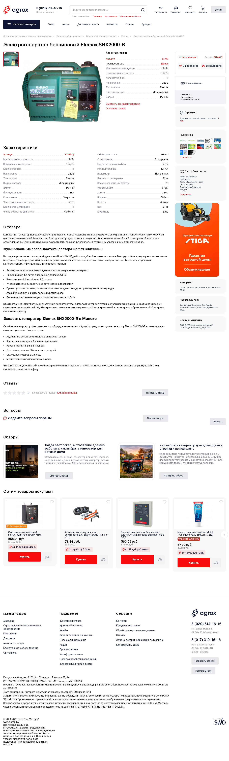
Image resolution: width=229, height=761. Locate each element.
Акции (65, 24)
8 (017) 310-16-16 (206, 640)
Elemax (124, 36)
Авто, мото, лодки (13, 643)
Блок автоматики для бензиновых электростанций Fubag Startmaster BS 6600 (142, 535)
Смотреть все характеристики (123, 103)
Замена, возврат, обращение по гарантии (139, 640)
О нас (51, 24)
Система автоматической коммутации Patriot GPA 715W (24, 533)
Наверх (218, 421)
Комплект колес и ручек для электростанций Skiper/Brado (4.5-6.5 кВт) (86, 535)
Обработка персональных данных (135, 630)
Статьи (130, 24)
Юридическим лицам (128, 625)
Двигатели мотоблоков (130, 16)
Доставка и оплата (88, 24)
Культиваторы (111, 16)
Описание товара (116, 108)
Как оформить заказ (71, 654)
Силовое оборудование (69, 36)
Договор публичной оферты (76, 664)
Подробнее (185, 194)
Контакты (112, 24)
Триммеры (97, 16)
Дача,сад (8, 620)
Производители (69, 649)
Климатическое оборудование (20, 648)
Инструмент (10, 633)
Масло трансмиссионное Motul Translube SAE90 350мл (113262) (195, 533)
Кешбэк (64, 630)
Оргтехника (9, 652)
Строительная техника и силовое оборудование (27, 36)
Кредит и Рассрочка (71, 625)
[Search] (142, 9)
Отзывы (120, 635)
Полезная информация (73, 640)
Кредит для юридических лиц (76, 635)
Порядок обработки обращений (78, 659)
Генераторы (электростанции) (101, 36)
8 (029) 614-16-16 (206, 624)
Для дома (9, 638)
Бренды (146, 24)
